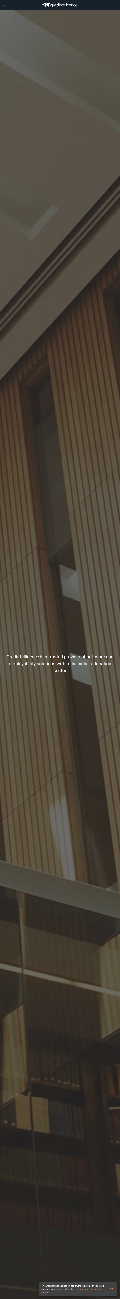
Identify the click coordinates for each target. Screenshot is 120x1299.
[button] (4, 5)
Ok (111, 1289)
